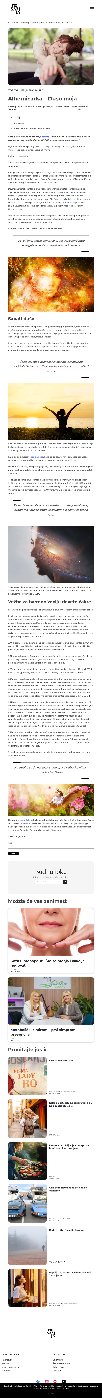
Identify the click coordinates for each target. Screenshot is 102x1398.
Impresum (7, 1360)
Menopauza (38, 22)
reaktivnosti (37, 457)
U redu (51, 1393)
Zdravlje (13, 853)
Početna (12, 22)
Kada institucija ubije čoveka (66, 1230)
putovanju (44, 137)
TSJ (15, 970)
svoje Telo (25, 820)
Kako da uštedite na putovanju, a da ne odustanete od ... (70, 1104)
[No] (99, 1390)
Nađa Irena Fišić (65, 1219)
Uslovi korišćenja (10, 1367)
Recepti (57, 1370)
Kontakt (6, 1363)
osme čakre (68, 202)
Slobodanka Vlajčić (69, 1092)
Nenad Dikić (61, 1261)
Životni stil (58, 1360)
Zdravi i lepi (24, 22)
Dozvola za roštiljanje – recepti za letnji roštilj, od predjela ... (69, 1147)
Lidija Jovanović (72, 1304)
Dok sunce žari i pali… (62, 1060)
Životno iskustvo (61, 1363)
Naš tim (6, 1370)
